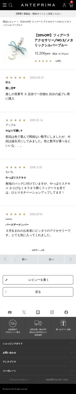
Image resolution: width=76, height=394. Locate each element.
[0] (70, 6)
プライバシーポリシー (19, 379)
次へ (51, 259)
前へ (24, 259)
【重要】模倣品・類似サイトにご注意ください (38, 13)
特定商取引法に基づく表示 (57, 379)
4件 (58, 61)
